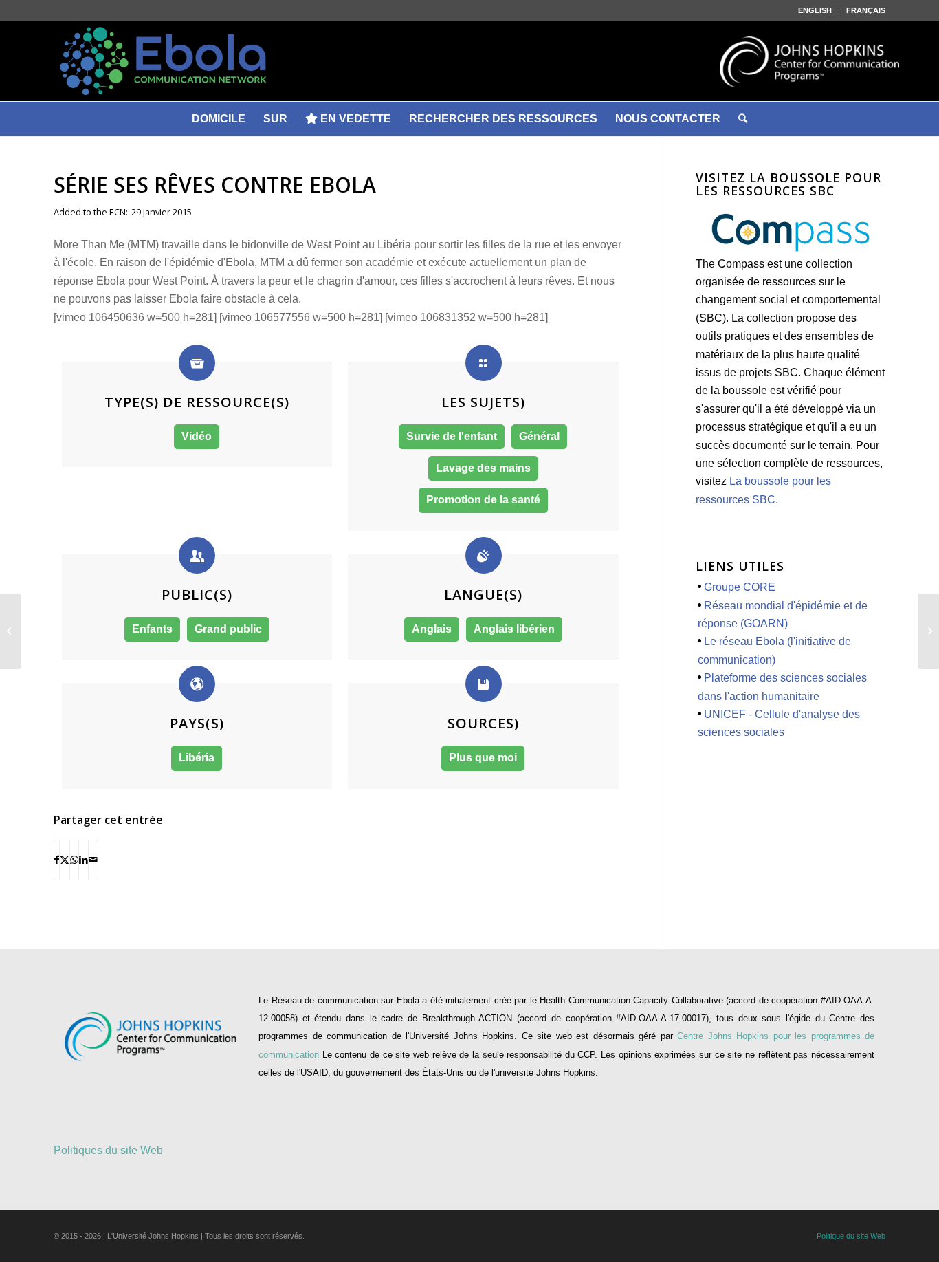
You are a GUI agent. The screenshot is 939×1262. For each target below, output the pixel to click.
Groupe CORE (739, 587)
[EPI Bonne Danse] (10, 631)
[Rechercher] (742, 119)
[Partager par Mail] (93, 859)
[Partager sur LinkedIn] (83, 859)
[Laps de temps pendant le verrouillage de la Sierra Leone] (928, 631)
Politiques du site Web (108, 1150)
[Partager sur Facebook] (56, 859)
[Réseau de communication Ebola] (469, 61)
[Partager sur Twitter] (64, 859)
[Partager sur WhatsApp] (74, 859)
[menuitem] (815, 10)
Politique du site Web (851, 1236)
